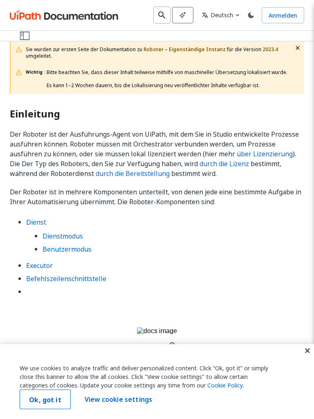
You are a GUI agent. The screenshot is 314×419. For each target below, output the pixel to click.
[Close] (307, 350)
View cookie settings (118, 399)
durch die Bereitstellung (133, 173)
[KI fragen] (182, 15)
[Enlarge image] (157, 337)
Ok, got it (45, 400)
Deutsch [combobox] (217, 15)
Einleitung (35, 114)
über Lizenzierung (265, 154)
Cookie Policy (224, 385)
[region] (157, 381)
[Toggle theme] (251, 15)
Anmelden (283, 15)
